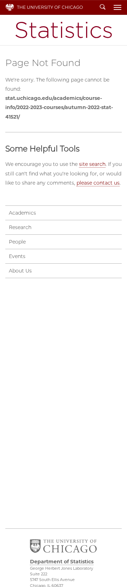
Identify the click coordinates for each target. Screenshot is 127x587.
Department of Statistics (64, 30)
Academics (22, 213)
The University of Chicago (50, 7)
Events (17, 256)
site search (92, 164)
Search (102, 7)
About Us (20, 271)
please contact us (98, 183)
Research (20, 227)
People (17, 242)
